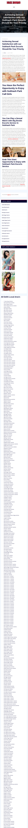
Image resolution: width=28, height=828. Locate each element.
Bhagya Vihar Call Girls (8, 445)
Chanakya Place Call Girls (8, 484)
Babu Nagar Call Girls (8, 392)
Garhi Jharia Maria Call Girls (9, 658)
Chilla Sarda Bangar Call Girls (9, 502)
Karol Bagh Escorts (5, 223)
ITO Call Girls (6, 773)
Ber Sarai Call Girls (7, 441)
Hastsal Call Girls (7, 742)
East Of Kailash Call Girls (8, 625)
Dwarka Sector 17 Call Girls (9, 592)
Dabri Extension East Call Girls (9, 522)
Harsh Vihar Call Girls (8, 739)
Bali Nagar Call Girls (7, 414)
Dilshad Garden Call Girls (8, 568)
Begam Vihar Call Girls (8, 435)
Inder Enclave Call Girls (8, 760)
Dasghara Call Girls (7, 530)
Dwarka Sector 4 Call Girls (8, 616)
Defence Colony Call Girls (8, 537)
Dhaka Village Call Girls (8, 557)
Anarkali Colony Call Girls (8, 337)
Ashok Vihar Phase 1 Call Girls (9, 360)
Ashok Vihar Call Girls (8, 359)
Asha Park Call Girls (7, 356)
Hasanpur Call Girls (7, 741)
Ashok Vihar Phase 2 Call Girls (9, 362)
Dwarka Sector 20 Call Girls (9, 603)
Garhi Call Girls (6, 656)
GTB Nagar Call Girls (7, 708)
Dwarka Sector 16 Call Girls (9, 588)
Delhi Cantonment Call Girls (9, 543)
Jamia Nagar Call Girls (8, 790)
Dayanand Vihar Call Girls (8, 536)
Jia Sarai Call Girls (7, 818)
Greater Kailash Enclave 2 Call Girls (10, 702)
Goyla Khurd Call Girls (8, 695)
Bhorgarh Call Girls (7, 463)
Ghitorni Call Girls (7, 674)
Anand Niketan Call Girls (8, 332)
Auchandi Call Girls (7, 375)
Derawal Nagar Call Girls (8, 552)
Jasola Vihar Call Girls (8, 802)
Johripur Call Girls (7, 825)
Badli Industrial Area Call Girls (9, 399)
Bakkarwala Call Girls (8, 409)
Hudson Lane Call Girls (8, 754)
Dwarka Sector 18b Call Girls (9, 597)
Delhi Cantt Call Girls (8, 545)
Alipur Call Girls (7, 320)
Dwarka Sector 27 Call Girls (9, 610)
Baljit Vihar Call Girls (7, 417)
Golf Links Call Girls (7, 683)
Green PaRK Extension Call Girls (10, 704)
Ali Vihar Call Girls (7, 319)
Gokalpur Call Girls (7, 678)
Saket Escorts (4, 209)
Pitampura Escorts (5, 212)
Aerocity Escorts (5, 236)
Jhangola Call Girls (7, 811)
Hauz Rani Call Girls (7, 745)
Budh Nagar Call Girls (8, 472)
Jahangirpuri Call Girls (8, 782)
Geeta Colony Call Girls (8, 665)
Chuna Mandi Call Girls (8, 512)
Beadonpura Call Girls (8, 433)
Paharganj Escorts (5, 241)
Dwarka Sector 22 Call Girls (9, 605)
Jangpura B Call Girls (7, 796)
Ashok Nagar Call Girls (8, 357)
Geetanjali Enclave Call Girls (9, 666)
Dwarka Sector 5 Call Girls (8, 617)
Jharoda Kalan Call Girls (8, 812)
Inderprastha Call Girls (8, 765)
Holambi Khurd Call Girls (8, 753)
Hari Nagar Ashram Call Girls (9, 732)
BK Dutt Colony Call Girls (8, 467)
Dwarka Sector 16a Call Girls (9, 589)
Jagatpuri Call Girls (7, 778)
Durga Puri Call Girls (7, 573)
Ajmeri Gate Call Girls (8, 311)
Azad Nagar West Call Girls (9, 383)
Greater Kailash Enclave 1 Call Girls (10, 701)
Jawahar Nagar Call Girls (8, 808)
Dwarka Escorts (5, 228)
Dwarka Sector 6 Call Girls (8, 619)
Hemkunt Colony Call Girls (9, 747)
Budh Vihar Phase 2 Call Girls (9, 475)
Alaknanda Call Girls (7, 316)
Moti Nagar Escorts (6, 215)
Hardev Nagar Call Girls (8, 724)
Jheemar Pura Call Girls (8, 815)
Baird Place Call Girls (7, 405)
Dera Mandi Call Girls (8, 549)
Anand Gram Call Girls (8, 329)
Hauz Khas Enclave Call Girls (9, 744)
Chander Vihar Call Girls (8, 490)
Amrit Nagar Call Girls (8, 326)
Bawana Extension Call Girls (9, 430)
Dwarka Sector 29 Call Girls (9, 613)
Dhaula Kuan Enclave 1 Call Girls (10, 564)
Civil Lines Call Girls (7, 513)
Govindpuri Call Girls (8, 690)
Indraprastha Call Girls (8, 767)
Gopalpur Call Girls (7, 684)
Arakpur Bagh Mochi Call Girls (9, 347)
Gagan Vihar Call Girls (8, 647)
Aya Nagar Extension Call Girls (9, 378)
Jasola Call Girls (6, 800)
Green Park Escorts (5, 225)
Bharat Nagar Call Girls (8, 454)
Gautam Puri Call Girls (8, 664)
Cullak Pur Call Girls (7, 518)
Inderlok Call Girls (7, 763)
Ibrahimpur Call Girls (8, 757)
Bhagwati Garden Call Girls (9, 442)
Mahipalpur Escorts (6, 217)
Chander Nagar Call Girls (8, 488)
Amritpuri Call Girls (7, 328)
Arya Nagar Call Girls (8, 353)
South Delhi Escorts (6, 204)
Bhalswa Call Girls (7, 450)
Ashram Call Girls (7, 369)
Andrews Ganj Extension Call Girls (10, 341)
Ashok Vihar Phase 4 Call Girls (9, 365)
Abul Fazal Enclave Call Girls (9, 302)
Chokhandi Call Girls (7, 510)
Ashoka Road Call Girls (8, 368)
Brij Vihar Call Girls (7, 469)
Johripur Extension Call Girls (9, 827)
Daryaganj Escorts (5, 238)
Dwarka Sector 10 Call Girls (9, 577)
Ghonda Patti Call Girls (8, 675)
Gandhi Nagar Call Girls (8, 649)
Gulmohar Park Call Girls (8, 714)
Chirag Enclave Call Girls (8, 504)
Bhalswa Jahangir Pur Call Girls (9, 452)
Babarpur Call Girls (7, 390)
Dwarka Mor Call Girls (8, 574)
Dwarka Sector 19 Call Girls (9, 598)
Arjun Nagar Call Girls (8, 351)
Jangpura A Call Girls (7, 794)
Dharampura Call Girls (8, 559)
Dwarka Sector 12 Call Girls (9, 580)
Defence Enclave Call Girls (8, 539)
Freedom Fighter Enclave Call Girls (10, 637)
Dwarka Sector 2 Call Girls (8, 601)
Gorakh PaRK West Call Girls (9, 687)
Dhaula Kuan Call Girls (8, 562)
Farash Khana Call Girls (8, 628)
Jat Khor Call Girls (7, 803)
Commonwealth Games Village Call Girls (11, 515)
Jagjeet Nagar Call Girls (8, 779)
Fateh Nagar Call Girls (8, 632)
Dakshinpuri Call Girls (8, 525)
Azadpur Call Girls (7, 384)
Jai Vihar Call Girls (7, 785)
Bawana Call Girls (7, 429)
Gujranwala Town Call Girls (9, 710)
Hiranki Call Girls (7, 750)
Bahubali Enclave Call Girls (9, 403)
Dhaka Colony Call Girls (8, 555)
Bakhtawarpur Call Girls (8, 408)
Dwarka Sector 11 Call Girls (9, 579)
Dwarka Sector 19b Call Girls (9, 600)
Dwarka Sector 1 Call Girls (8, 576)
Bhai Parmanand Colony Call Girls (10, 447)
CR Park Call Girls (7, 516)
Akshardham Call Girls (8, 314)
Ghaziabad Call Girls (7, 669)
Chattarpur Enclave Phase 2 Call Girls (11, 494)
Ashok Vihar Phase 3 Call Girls (9, 363)
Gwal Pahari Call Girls (8, 720)
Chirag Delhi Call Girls (8, 503)
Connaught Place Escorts (7, 230)
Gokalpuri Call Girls (7, 680)
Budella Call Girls (7, 470)
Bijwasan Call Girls (7, 464)
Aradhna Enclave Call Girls (9, 345)
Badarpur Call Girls (7, 393)
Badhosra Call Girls (7, 396)
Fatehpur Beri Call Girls (8, 634)
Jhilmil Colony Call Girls (8, 817)
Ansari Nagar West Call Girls (9, 344)
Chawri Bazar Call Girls (8, 496)
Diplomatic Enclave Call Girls (9, 570)
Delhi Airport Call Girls (8, 542)
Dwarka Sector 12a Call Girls (9, 582)
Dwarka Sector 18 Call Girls (9, 594)
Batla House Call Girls (8, 427)
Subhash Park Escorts (6, 58)
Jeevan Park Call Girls (8, 809)
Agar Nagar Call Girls (8, 308)
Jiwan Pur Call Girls (7, 819)
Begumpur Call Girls (7, 436)
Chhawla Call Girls (7, 500)
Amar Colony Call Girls (8, 323)
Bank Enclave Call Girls (8, 418)
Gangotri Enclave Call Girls (9, 655)
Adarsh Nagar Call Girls (8, 304)
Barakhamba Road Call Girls (9, 423)
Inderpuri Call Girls (7, 766)
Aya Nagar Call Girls (7, 377)
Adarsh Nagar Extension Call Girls (10, 305)
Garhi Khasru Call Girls (8, 659)
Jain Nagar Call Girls (7, 787)
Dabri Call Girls (6, 519)
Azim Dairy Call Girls (7, 386)
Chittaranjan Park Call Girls (9, 509)
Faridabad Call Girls (7, 629)
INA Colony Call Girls (8, 759)
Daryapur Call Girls (7, 528)
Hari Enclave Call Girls (8, 729)
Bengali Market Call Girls (8, 439)
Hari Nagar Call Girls (7, 730)
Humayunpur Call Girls (8, 756)
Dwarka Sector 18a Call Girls (9, 595)
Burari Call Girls (7, 479)
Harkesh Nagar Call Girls (8, 738)
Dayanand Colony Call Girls (9, 534)
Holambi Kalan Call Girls (8, 751)
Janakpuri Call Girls (7, 791)
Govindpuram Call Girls (8, 689)
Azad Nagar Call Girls (8, 380)
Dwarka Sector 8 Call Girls (8, 622)
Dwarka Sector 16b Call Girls (9, 591)
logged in (9, 194)
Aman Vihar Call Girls (8, 322)
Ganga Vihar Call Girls (8, 653)
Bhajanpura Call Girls (8, 448)
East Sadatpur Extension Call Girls (10, 626)
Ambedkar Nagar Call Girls (9, 325)
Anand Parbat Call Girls (8, 334)
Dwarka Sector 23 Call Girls (9, 607)
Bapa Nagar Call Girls (8, 421)
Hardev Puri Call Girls (8, 726)
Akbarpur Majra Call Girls (8, 313)
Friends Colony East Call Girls (9, 641)
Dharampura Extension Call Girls (10, 561)
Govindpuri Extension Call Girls (10, 692)
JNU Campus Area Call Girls (9, 824)
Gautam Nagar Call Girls (8, 662)
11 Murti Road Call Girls (8, 301)
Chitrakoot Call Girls (7, 507)
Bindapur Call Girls (7, 466)
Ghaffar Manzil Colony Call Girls (10, 668)
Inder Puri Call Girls (7, 762)
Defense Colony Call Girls (8, 540)
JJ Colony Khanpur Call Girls (9, 821)
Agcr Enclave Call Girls (8, 310)
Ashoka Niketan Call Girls (8, 366)
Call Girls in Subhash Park (13, 138)
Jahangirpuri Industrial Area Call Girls (11, 784)
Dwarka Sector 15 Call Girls (9, 586)
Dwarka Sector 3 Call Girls (8, 614)
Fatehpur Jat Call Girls (8, 635)
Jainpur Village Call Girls (8, 788)
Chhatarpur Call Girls (8, 499)
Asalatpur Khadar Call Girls (9, 354)
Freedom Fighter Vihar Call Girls (10, 638)
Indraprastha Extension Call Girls (10, 770)
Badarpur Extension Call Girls (9, 395)
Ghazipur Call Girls (7, 671)
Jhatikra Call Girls (7, 814)
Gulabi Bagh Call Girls (8, 711)
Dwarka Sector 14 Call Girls (9, 585)
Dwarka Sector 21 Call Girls (9, 604)
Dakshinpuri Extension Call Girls (10, 527)
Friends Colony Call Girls (8, 640)
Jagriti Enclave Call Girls (8, 781)
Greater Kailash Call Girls (8, 696)
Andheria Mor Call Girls (8, 338)
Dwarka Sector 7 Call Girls (8, 620)
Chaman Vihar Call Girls (8, 482)
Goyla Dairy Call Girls (8, 693)
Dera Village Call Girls (8, 551)
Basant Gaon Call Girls (8, 426)
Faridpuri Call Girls (7, 631)
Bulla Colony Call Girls (8, 478)
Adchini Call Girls (7, 307)
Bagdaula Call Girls (7, 400)
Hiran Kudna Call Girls (8, 748)
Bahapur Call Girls (7, 402)
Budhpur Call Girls (7, 476)
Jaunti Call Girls (6, 806)
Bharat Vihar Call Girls (8, 455)
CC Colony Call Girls (7, 481)
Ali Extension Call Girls (8, 317)
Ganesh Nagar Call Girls (8, 652)
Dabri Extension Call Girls (8, 521)
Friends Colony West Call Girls (9, 643)
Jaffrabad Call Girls (7, 776)
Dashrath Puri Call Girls (8, 531)
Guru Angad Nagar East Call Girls (10, 715)
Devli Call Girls (6, 554)
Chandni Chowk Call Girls (8, 491)
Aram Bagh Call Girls (7, 348)
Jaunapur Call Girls (7, 805)
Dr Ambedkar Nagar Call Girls (9, 571)
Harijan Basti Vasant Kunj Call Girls (10, 736)
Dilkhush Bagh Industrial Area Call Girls (11, 567)
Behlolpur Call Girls (7, 438)
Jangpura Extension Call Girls (9, 797)
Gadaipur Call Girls (7, 644)
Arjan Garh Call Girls (7, 350)
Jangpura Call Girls (7, 793)
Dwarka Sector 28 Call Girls (9, 611)
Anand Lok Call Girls (7, 331)
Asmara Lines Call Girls (8, 372)
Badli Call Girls (6, 397)
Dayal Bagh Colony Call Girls (9, 533)
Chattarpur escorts (6, 233)
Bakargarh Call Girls (7, 406)
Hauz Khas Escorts (5, 207)
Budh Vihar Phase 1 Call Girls (9, 473)
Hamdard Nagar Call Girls (8, 723)
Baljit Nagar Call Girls (8, 415)
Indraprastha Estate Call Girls (9, 769)
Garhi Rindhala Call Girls (8, 660)
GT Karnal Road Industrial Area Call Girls (11, 705)
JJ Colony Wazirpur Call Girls (9, 822)
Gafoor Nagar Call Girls (8, 646)
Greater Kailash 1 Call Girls (9, 698)
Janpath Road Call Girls (8, 799)
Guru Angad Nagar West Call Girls (10, 717)
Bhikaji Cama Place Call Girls (9, 460)
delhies (4, 52)
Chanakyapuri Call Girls (8, 485)
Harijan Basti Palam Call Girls (9, 735)
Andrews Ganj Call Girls (8, 340)
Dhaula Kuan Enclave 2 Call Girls (10, 565)
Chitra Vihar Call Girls (8, 506)
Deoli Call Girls (6, 546)
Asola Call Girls (6, 374)
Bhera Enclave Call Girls (8, 458)
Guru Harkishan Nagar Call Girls (10, 718)
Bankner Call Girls (7, 420)
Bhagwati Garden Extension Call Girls (11, 444)
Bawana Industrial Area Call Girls (10, 432)
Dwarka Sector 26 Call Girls (9, 609)
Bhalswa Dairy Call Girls (8, 451)
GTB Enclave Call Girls (8, 707)
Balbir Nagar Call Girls (8, 412)
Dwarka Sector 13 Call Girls (9, 583)
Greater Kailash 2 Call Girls (9, 699)
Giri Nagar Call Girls (7, 677)
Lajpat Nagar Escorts (6, 220)
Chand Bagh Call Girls (8, 487)
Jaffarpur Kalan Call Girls (8, 775)
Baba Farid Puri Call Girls (8, 389)
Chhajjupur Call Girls (8, 497)
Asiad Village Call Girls (8, 371)
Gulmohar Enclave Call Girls (9, 712)
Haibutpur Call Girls (7, 721)
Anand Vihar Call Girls (8, 335)
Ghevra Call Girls (7, 672)
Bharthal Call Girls (7, 457)
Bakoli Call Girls (7, 411)
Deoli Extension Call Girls (8, 548)
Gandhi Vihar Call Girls (8, 650)
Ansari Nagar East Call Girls (9, 343)
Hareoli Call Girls (7, 727)
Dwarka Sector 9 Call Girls (8, 623)
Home (14, 25)
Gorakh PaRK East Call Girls (9, 686)
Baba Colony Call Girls (8, 387)
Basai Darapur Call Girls (8, 424)
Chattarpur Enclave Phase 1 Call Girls (11, 493)
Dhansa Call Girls (7, 558)
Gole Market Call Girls (8, 681)
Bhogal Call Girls (7, 461)
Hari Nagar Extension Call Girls (9, 733)
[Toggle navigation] (14, 7)
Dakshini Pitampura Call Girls (9, 524)
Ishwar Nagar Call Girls (8, 772)
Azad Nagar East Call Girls (8, 381)
